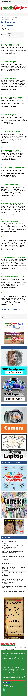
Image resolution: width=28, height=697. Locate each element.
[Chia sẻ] (17, 36)
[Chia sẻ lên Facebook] (9, 36)
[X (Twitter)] (9, 683)
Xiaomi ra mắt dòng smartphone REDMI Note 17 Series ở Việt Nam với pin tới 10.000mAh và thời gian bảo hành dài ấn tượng (13, 581)
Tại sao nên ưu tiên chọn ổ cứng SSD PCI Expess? (13, 591)
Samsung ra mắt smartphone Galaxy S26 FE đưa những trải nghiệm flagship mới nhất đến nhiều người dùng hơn (13, 574)
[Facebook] (4, 683)
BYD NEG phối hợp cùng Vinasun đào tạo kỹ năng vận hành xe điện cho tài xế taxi (13, 552)
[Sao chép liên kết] (15, 36)
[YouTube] (6, 683)
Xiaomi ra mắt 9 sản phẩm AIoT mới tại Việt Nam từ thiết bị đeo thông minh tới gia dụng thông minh (13, 568)
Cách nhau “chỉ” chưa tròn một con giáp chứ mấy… (13, 541)
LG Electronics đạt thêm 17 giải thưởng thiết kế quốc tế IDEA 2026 (14, 587)
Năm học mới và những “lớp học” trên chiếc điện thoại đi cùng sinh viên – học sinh (13, 546)
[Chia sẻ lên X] (12, 36)
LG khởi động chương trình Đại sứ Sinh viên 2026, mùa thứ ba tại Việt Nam (13, 562)
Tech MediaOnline (6, 1)
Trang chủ (3, 17)
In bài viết (4, 34)
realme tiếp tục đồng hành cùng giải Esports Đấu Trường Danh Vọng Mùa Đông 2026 (13, 557)
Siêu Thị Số (8, 17)
